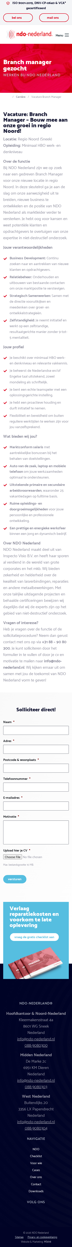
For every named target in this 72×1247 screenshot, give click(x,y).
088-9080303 (36, 1086)
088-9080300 (36, 1044)
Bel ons (17, 17)
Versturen (14, 878)
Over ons (36, 1176)
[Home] (8, 96)
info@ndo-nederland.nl (36, 1038)
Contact (36, 1183)
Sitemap (19, 1237)
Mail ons (53, 17)
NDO (36, 1148)
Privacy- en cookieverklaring (42, 1237)
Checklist (36, 1155)
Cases (36, 1169)
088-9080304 (36, 1127)
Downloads (36, 1190)
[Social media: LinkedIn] (36, 1215)
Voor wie (36, 1162)
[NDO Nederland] (29, 33)
